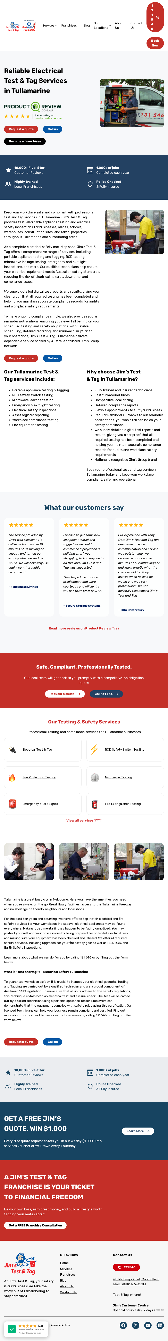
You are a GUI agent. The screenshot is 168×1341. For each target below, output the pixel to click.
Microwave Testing (118, 777)
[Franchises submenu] (78, 26)
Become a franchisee (25, 141)
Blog (63, 1280)
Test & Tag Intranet (127, 1295)
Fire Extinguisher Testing (123, 804)
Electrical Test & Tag (37, 749)
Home (64, 1263)
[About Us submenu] (125, 26)
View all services (80, 820)
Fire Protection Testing (39, 777)
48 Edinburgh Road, (127, 1279)
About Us (67, 1286)
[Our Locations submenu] (110, 26)
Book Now (155, 43)
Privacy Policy (60, 1325)
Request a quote (21, 129)
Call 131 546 (104, 694)
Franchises (68, 1274)
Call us (53, 129)
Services (66, 1269)
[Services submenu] (56, 26)
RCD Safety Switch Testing (124, 749)
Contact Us (68, 1292)
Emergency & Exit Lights (40, 804)
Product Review (98, 628)
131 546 (152, 17)
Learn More (135, 1131)
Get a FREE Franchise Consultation (35, 1225)
